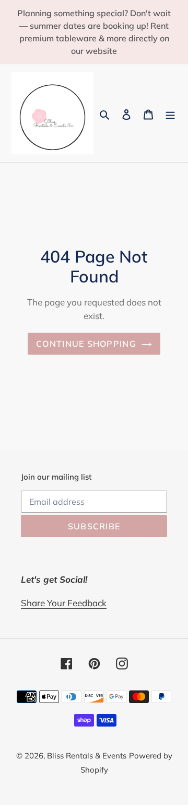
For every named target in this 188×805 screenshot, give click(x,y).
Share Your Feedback (64, 602)
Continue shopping (86, 343)
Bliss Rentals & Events (86, 756)
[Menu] (170, 113)
